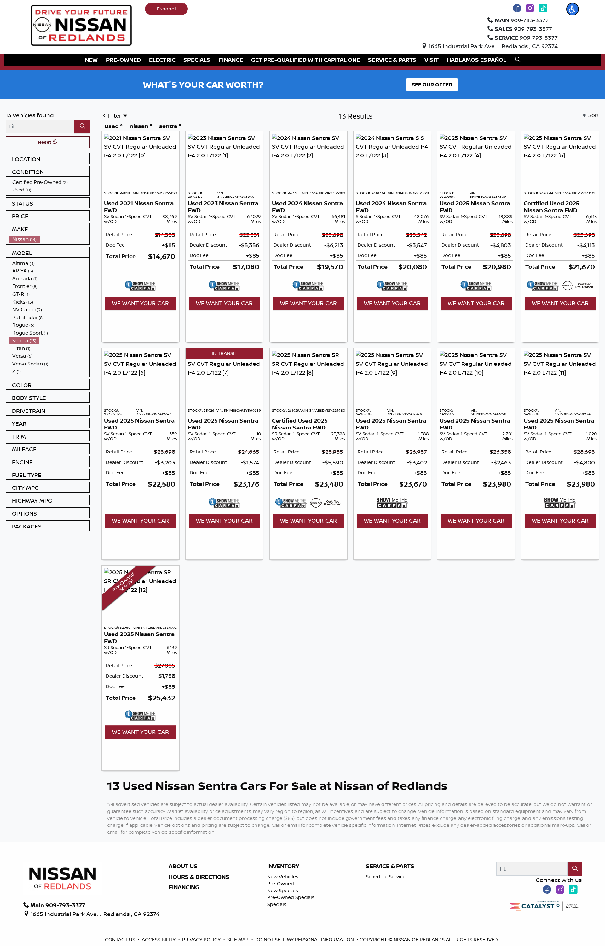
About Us (183, 866)
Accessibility (159, 939)
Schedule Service (386, 876)
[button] (572, 9)
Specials (276, 904)
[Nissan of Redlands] (81, 24)
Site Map (238, 939)
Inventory (283, 866)
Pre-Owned (280, 883)
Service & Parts (390, 866)
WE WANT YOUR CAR (140, 303)
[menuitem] (49, 182)
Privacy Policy (202, 939)
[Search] (82, 126)
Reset (45, 142)
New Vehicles (282, 876)
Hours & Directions (199, 877)
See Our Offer (432, 84)
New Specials (282, 890)
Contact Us (120, 939)
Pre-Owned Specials (290, 897)
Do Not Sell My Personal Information (305, 939)
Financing (184, 887)
